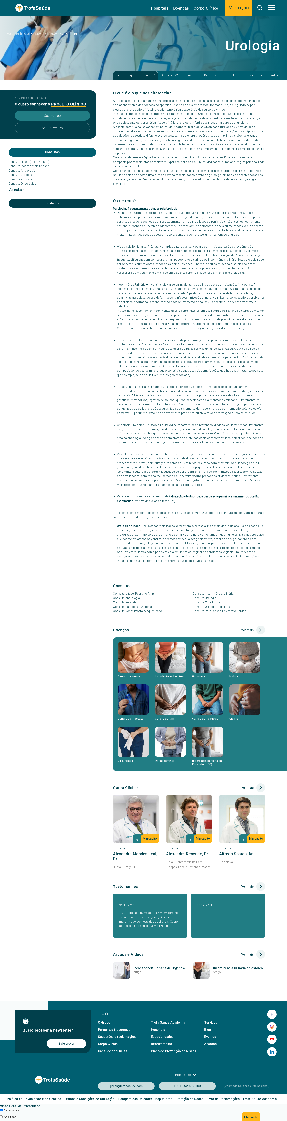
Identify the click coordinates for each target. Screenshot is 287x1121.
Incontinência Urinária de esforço (238, 968)
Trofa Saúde (183, 1075)
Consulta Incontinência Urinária (29, 166)
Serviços (210, 1022)
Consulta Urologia (20, 175)
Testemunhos (256, 75)
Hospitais (159, 8)
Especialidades (46, 33)
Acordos (210, 1044)
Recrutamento (161, 1044)
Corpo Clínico (206, 8)
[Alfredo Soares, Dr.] (242, 819)
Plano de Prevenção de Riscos (173, 1051)
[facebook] (272, 1014)
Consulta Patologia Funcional (132, 607)
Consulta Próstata (20, 179)
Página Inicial (18, 33)
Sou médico (52, 116)
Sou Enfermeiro (52, 128)
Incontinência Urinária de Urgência (159, 968)
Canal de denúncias (112, 1051)
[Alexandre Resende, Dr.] (189, 819)
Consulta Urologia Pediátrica (211, 607)
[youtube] (272, 1039)
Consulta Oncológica (22, 183)
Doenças (181, 8)
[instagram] (272, 1027)
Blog (207, 1030)
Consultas (191, 75)
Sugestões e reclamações (117, 1037)
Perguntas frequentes (114, 1030)
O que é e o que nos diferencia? (135, 75)
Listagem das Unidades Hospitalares (145, 1099)
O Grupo (104, 1022)
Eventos (210, 1037)
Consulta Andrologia (22, 170)
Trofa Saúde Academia (168, 1022)
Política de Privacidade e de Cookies (34, 1099)
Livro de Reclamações (223, 1099)
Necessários (11, 1110)
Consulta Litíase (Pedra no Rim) (29, 162)
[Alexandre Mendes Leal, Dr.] (136, 819)
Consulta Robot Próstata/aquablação (137, 611)
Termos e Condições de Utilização (89, 1099)
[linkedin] (272, 1051)
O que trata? (170, 75)
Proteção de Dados (189, 1099)
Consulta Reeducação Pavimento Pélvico (219, 611)
